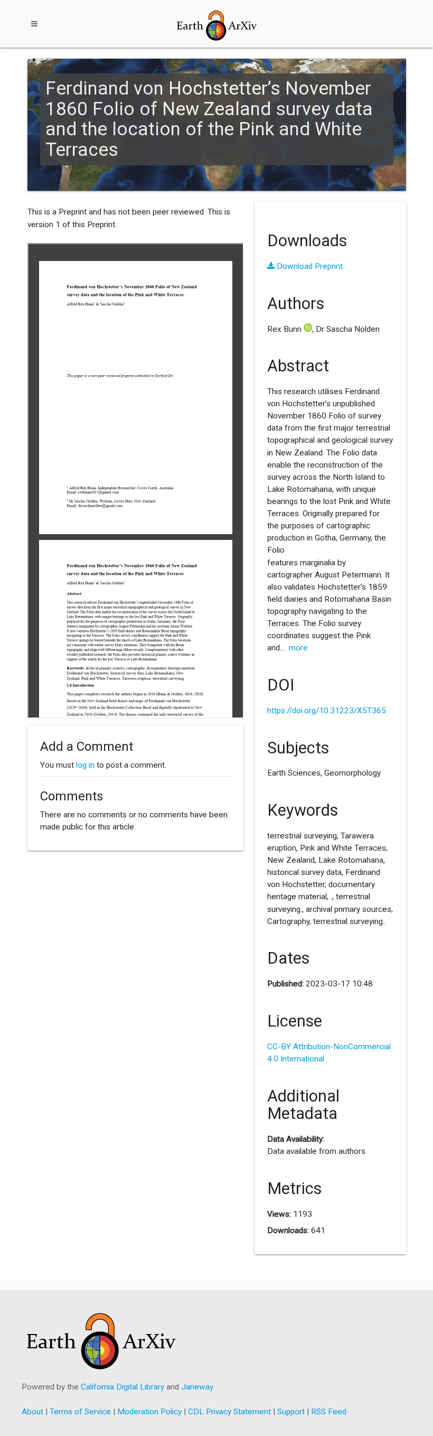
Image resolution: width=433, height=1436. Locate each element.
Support (291, 1411)
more (298, 647)
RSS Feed (328, 1411)
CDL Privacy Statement (229, 1411)
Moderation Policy (149, 1411)
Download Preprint (309, 266)
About (32, 1411)
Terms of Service (80, 1411)
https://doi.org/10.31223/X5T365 (326, 710)
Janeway (197, 1387)
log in (85, 765)
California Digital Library (122, 1387)
